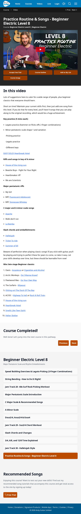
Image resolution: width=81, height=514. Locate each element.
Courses (28, 4)
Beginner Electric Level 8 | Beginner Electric (28, 27)
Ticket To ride (11, 240)
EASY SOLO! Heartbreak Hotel (16, 153)
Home (17, 4)
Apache (8, 214)
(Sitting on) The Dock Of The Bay (19, 290)
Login (57, 4)
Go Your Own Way (29, 280)
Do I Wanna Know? (29, 275)
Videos (39, 4)
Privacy (70, 507)
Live (49, 4)
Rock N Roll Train (37, 295)
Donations (18, 507)
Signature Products (32, 507)
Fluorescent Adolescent (19, 197)
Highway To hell (20, 295)
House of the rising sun (15, 165)
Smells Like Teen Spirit (15, 310)
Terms (55, 507)
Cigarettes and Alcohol (34, 270)
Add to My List (65, 72)
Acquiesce (16, 270)
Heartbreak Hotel (13, 305)
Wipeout (21, 285)
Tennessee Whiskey (18, 202)
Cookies (62, 507)
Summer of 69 (11, 246)
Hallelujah (9, 235)
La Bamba (9, 224)
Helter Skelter (11, 315)
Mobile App (46, 507)
